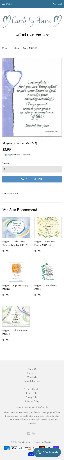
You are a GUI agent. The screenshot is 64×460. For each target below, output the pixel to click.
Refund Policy (32, 393)
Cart (59, 3)
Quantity (6, 163)
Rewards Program (32, 381)
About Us (32, 369)
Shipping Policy (32, 401)
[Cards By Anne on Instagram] (34, 434)
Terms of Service (32, 389)
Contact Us (32, 373)
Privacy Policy (32, 397)
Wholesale (32, 377)
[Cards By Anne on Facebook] (28, 434)
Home (5, 48)
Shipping (6, 154)
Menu (9, 3)
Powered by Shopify (42, 442)
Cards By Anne (24, 442)
